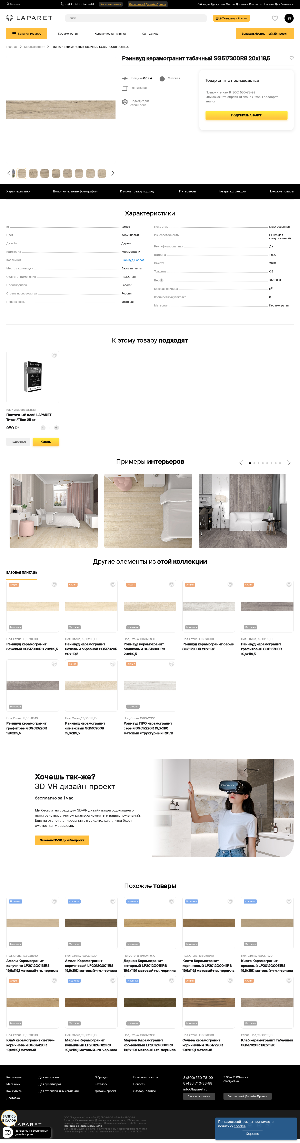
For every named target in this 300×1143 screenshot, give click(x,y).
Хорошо (252, 1133)
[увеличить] (56, 427)
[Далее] (112, 173)
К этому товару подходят (138, 191)
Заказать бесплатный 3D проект (265, 33)
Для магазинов (49, 1077)
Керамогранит (68, 33)
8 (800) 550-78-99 (80, 4)
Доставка (242, 4)
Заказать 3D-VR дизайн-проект (62, 840)
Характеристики (18, 191)
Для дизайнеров (50, 1084)
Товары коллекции (232, 191)
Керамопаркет (34, 47)
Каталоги (101, 1084)
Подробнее (18, 442)
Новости (268, 4)
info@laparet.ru (195, 1089)
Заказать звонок (110, 4)
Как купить (13, 1091)
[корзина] (289, 18)
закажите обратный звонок (232, 97)
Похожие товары (281, 191)
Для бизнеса (283, 4)
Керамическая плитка (110, 33)
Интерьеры (187, 191)
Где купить (218, 4)
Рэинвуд (127, 260)
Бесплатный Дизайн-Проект (147, 4)
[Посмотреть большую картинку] (61, 109)
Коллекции (14, 1077)
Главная (12, 47)
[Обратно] (9, 173)
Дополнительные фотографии (75, 191)
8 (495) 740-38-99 (197, 1083)
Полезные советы (145, 1077)
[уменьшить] (43, 427)
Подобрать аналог (246, 115)
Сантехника (150, 33)
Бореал (139, 260)
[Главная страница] (29, 18)
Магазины (13, 1084)
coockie (240, 1126)
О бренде (204, 4)
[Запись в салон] (28, 1133)
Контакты (255, 4)
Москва (15, 4)
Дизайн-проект (105, 1091)
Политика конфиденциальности (83, 1126)
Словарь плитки (144, 1091)
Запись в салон (9, 1118)
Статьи (230, 4)
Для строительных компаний (59, 1091)
